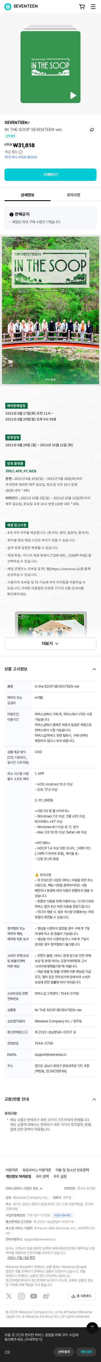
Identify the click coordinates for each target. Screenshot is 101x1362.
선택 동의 (64, 1352)
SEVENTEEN (15, 122)
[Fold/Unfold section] (50, 669)
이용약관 (12, 1170)
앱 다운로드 (84, 1296)
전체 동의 (86, 1352)
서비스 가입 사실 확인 (21, 1258)
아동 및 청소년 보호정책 (72, 1170)
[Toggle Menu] (93, 6)
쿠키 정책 (42, 1176)
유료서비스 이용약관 (36, 1170)
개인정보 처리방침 (18, 1176)
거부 (7, 1352)
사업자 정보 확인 (62, 1215)
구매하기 (50, 174)
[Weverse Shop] (7, 6)
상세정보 (27, 195)
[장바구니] (82, 6)
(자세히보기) (33, 1339)
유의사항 (73, 195)
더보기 (47, 643)
